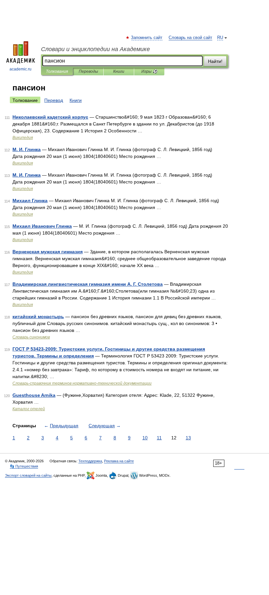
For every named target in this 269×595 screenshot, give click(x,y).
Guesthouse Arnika (33, 395)
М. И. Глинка (26, 149)
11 (159, 437)
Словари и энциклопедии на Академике (95, 49)
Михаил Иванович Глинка (42, 226)
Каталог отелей (28, 409)
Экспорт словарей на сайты (28, 475)
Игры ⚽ (149, 71)
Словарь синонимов (31, 337)
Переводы (88, 71)
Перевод (53, 100)
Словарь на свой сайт (190, 37)
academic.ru (20, 69)
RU (220, 37)
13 (188, 437)
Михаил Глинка (30, 200)
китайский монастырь (38, 316)
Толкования (57, 71)
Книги (118, 71)
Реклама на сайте (119, 461)
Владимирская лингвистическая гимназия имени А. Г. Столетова (87, 284)
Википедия (22, 137)
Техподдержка (90, 461)
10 (145, 437)
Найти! (215, 61)
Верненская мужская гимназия (47, 251)
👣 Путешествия (24, 466)
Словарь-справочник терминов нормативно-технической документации (82, 383)
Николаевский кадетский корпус (50, 117)
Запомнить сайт (147, 37)
